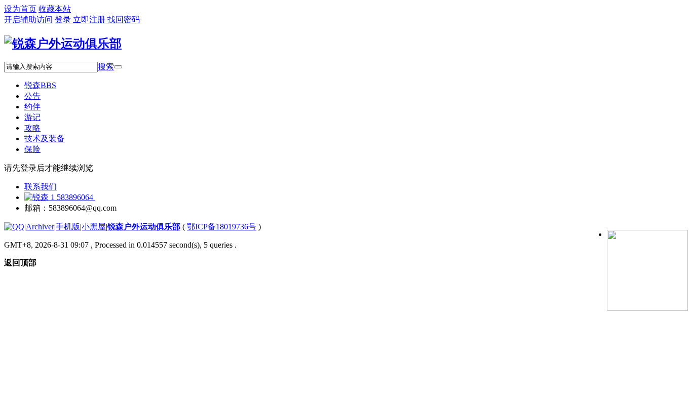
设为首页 (20, 9)
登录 (64, 19)
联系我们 (40, 186)
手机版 (68, 226)
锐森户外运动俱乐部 (143, 226)
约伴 (32, 106)
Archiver (40, 226)
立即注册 (90, 19)
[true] (118, 66)
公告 (32, 96)
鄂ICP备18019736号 (221, 226)
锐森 (40, 85)
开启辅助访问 (28, 19)
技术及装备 (44, 138)
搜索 (106, 66)
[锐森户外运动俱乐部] (63, 43)
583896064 (75, 197)
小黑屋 (94, 226)
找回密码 (123, 19)
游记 (32, 117)
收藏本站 (55, 9)
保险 (32, 149)
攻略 (32, 128)
